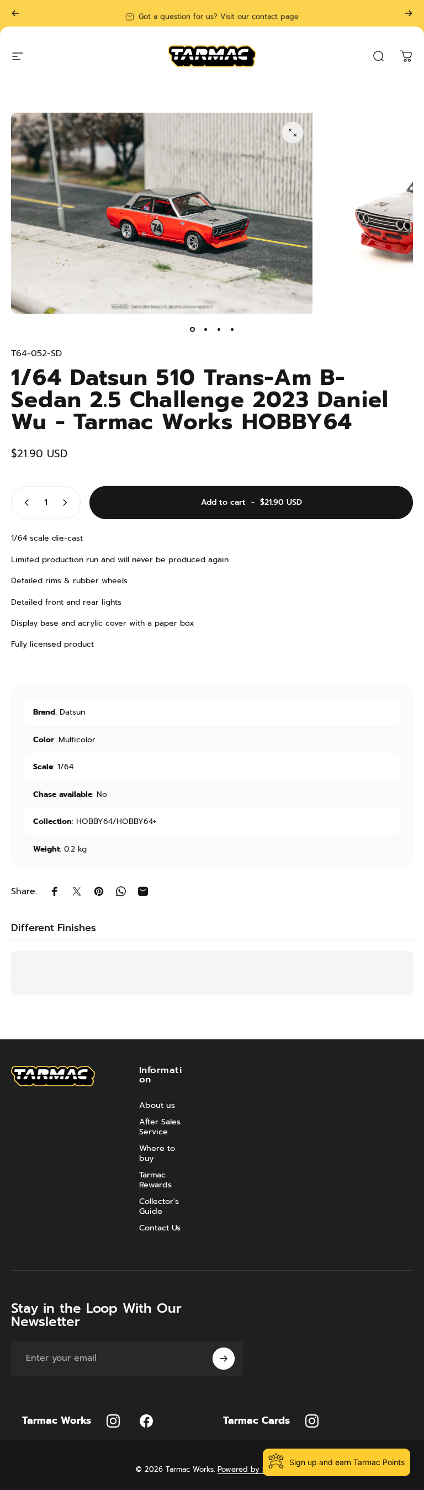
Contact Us (160, 1228)
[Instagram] (113, 1421)
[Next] (408, 13)
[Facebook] (146, 1421)
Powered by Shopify (253, 1469)
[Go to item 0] (192, 329)
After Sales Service (160, 1127)
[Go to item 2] (205, 329)
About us (157, 1105)
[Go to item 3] (218, 329)
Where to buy (157, 1153)
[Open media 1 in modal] (293, 132)
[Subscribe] (224, 1359)
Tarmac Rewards (155, 1180)
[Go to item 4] (232, 329)
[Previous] (15, 13)
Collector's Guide (159, 1206)
